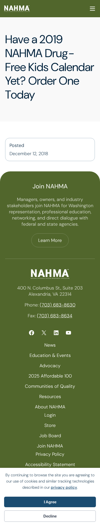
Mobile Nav (92, 8)
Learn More (50, 240)
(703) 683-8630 (57, 305)
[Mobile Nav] (92, 8)
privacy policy (64, 487)
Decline (50, 516)
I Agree (50, 502)
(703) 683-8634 (54, 316)
